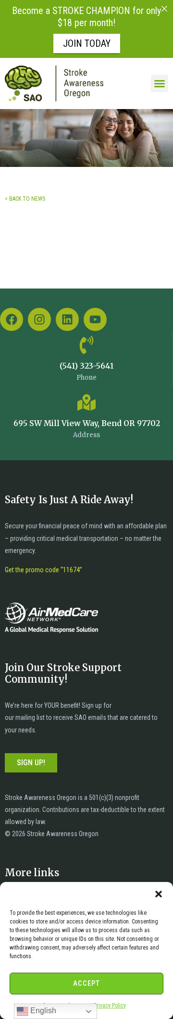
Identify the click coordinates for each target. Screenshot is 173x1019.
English (42, 1010)
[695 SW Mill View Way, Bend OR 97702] (86, 402)
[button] (158, 894)
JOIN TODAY (87, 43)
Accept (86, 983)
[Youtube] (95, 319)
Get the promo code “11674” (43, 570)
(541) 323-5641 (86, 366)
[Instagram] (39, 319)
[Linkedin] (67, 319)
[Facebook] (11, 319)
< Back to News (25, 198)
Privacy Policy (110, 1005)
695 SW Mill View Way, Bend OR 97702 (86, 423)
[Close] (164, 8)
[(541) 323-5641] (86, 345)
